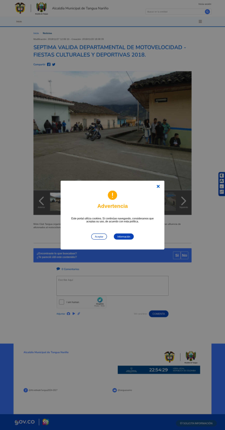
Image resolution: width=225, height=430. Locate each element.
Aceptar (99, 236)
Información (123, 236)
